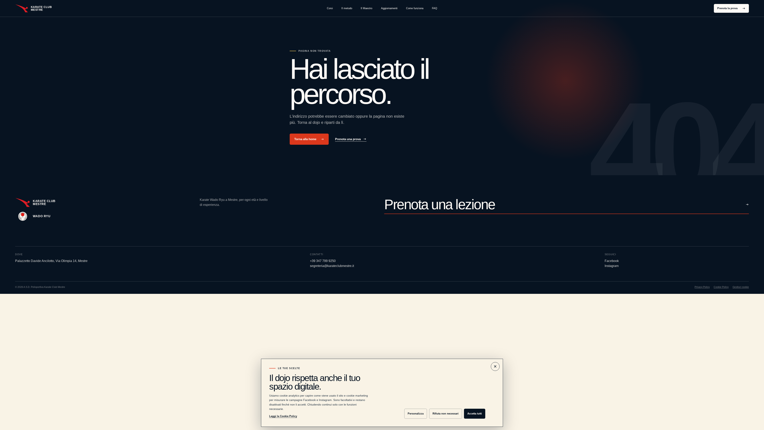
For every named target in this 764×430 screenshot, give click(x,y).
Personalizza (416, 413)
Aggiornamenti (389, 8)
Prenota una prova (348, 139)
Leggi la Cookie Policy (283, 416)
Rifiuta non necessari (446, 413)
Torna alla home (305, 139)
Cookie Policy (721, 287)
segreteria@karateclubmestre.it (332, 266)
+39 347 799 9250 (323, 261)
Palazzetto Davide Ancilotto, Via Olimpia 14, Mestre (51, 261)
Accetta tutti (474, 413)
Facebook (612, 261)
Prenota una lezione (439, 204)
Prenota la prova (727, 8)
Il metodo (346, 8)
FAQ (434, 8)
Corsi (330, 8)
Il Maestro (366, 8)
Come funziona (414, 8)
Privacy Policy (702, 287)
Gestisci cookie (741, 287)
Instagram (612, 266)
